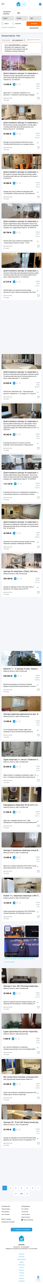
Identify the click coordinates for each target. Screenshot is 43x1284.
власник (18, 23)
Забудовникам (26, 1206)
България (21, 1256)
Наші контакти (26, 1217)
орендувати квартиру (7, 13)
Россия (22, 1275)
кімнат (5, 18)
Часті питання (6, 1214)
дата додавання (17, 40)
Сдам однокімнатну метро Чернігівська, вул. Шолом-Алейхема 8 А (21, 1031)
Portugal (21, 1273)
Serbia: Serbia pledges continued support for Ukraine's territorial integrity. (21, 940)
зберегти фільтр (35, 39)
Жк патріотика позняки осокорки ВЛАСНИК (21, 1077)
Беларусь (21, 1254)
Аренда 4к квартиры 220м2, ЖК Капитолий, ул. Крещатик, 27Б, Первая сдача (21, 571)
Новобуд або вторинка (8, 1222)
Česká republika (21, 1259)
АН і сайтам (25, 1209)
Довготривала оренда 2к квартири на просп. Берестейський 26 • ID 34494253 (21, 271)
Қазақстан (21, 1265)
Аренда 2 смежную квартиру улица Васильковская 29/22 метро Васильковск (21, 850)
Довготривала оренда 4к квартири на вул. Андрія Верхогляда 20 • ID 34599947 (21, 473)
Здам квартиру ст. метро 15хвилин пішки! (21, 760)
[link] (8, 941)
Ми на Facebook (28, 1220)
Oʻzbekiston (21, 1281)
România (21, 1270)
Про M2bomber (6, 1206)
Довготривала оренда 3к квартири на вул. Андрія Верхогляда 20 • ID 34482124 (21, 221)
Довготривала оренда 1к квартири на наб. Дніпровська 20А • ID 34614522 (21, 522)
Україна (21, 1278)
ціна (31, 18)
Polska (21, 1267)
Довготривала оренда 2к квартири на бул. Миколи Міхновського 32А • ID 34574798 (21, 421)
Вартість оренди (6, 1219)
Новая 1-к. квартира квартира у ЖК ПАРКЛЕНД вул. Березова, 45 (21, 896)
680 (21, 1193)
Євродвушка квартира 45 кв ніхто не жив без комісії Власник (21, 805)
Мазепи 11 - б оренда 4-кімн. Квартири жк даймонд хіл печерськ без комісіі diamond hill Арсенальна (21, 669)
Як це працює (5, 1211)
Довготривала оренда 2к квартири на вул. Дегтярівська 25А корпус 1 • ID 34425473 (21, 172)
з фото (6, 23)
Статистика (25, 1211)
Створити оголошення (22, 1229)
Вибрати (34, 23)
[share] (34, 940)
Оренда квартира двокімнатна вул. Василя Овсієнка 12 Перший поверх (21, 714)
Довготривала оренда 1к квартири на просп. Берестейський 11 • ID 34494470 (21, 372)
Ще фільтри (34, 28)
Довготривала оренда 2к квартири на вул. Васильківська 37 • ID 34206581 (21, 123)
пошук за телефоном (8, 27)
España (22, 1262)
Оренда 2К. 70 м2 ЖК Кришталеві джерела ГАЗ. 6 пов (21, 1122)
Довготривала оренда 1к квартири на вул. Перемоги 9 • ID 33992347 (21, 73)
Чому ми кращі (6, 1209)
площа (19, 18)
